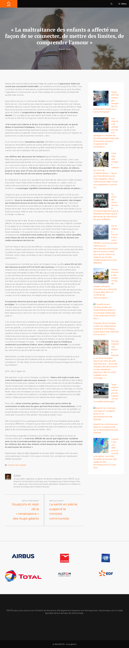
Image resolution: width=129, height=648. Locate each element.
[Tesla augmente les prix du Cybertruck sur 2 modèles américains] (100, 397)
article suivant (56, 501)
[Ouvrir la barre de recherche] (111, 4)
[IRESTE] (8, 4)
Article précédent (30, 501)
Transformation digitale (17, 465)
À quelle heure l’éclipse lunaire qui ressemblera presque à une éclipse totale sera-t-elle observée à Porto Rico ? (106, 329)
